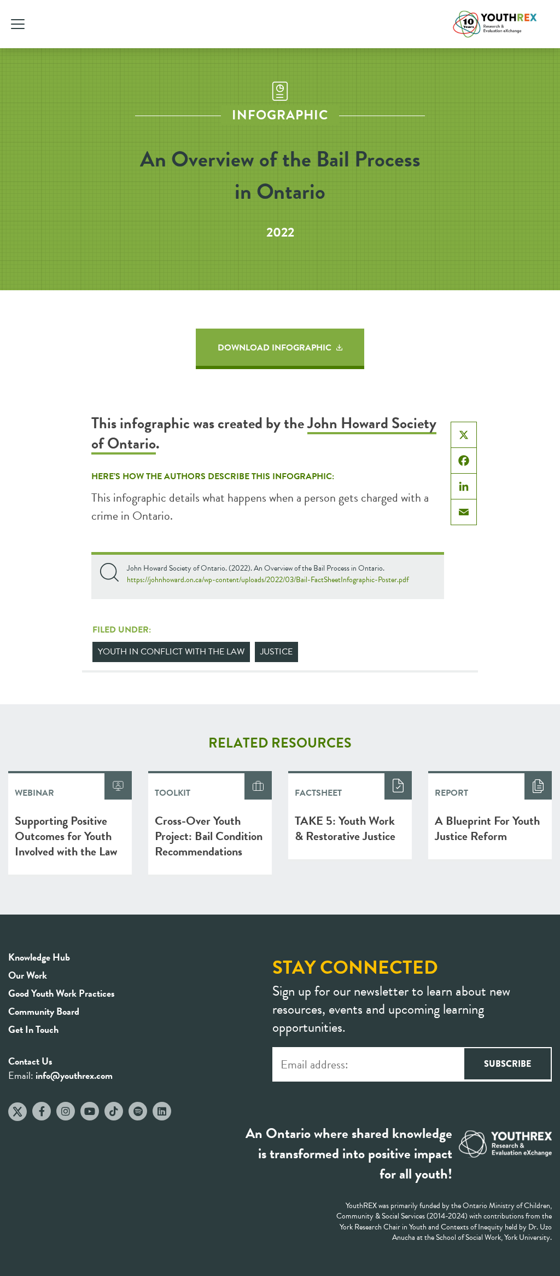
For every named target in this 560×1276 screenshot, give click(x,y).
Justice (276, 651)
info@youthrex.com (74, 1075)
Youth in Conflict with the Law (171, 651)
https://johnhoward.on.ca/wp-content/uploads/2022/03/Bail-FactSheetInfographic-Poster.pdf (268, 579)
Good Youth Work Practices (61, 993)
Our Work (27, 975)
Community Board (43, 1011)
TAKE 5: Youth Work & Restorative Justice (345, 828)
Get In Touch (33, 1029)
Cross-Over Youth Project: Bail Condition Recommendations (208, 836)
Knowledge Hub (39, 957)
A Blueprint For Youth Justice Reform (487, 828)
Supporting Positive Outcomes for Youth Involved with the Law (66, 836)
